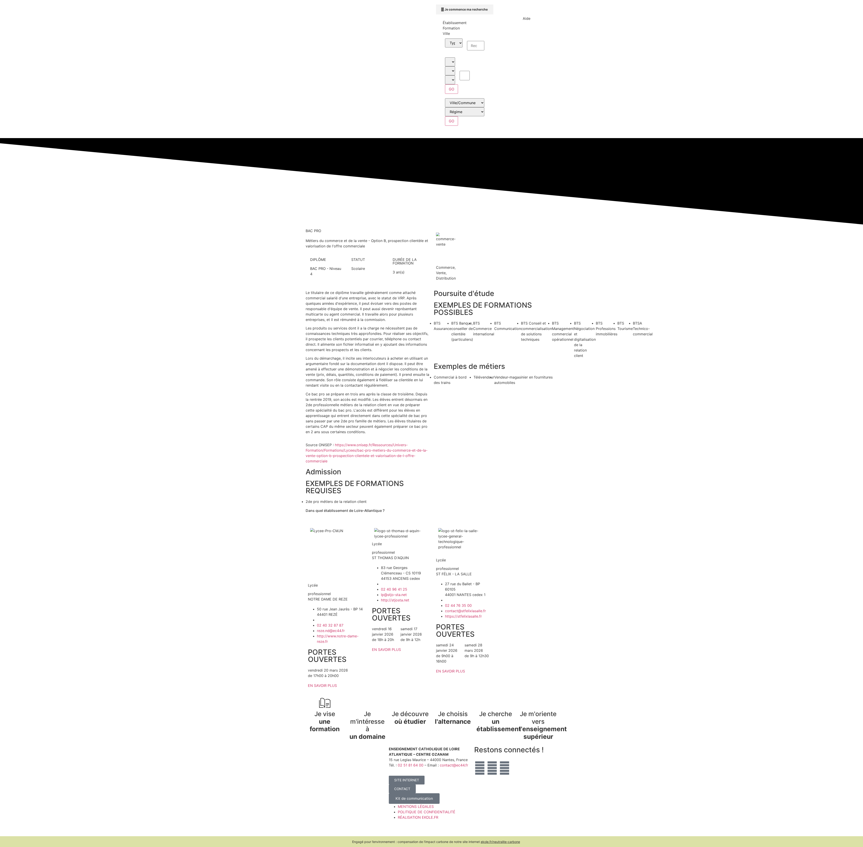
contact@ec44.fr (454, 765)
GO (451, 89)
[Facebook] (492, 768)
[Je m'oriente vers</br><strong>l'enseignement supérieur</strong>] (538, 702)
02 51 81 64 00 (410, 765)
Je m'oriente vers (543, 725)
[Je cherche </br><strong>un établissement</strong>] (495, 702)
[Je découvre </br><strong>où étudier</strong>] (410, 702)
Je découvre (410, 717)
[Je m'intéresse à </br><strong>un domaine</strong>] (367, 702)
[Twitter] (479, 768)
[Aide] (526, 10)
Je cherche (498, 721)
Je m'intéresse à (367, 725)
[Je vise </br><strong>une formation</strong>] (324, 702)
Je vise (325, 721)
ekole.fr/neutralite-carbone (500, 842)
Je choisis (453, 717)
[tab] (465, 22)
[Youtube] (504, 768)
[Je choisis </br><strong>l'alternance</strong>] (452, 702)
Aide (526, 18)
